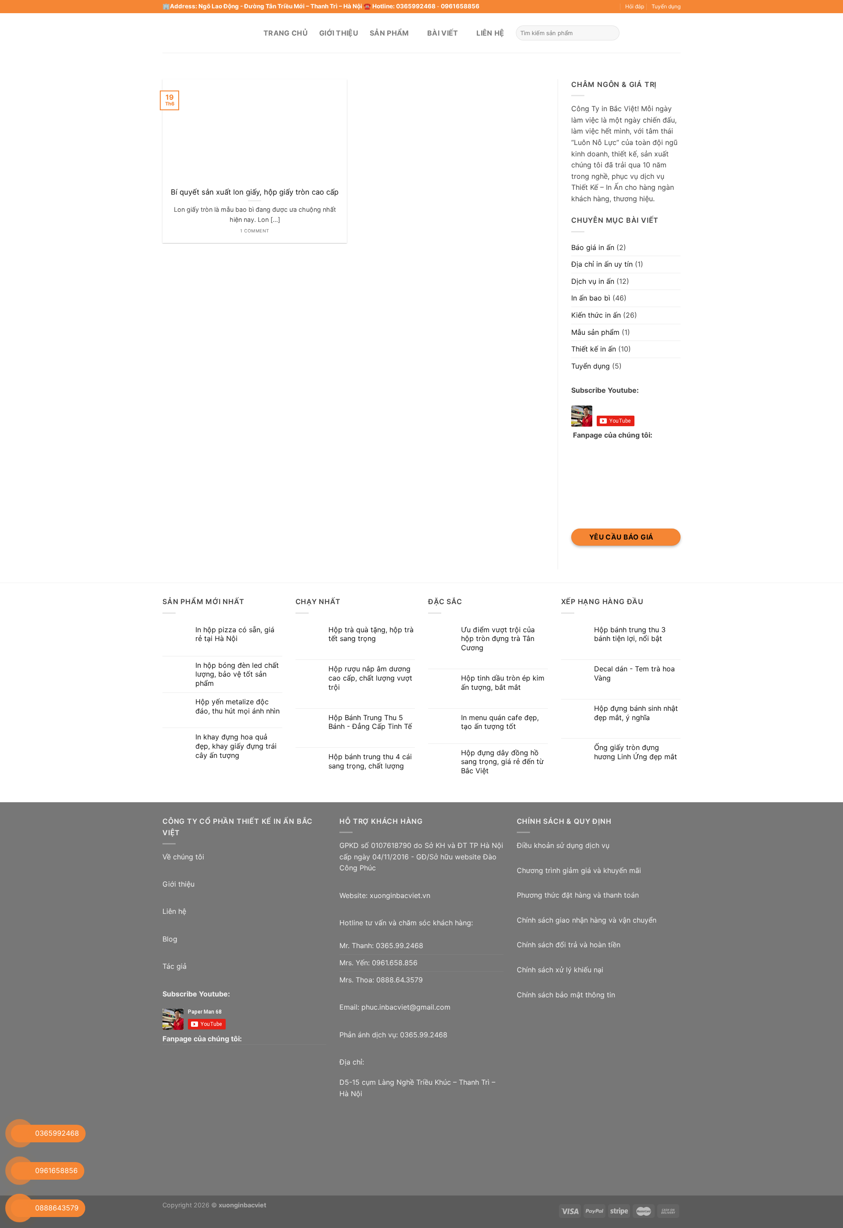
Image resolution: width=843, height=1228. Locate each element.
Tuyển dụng (666, 6)
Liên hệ (490, 33)
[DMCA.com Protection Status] (582, 1046)
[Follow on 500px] (605, 7)
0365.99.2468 (399, 945)
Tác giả (174, 966)
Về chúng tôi (183, 856)
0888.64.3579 (399, 979)
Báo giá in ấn (592, 247)
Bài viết (442, 33)
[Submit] (611, 32)
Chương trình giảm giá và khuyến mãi (579, 870)
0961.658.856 (395, 962)
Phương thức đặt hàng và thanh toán (578, 895)
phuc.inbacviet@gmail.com (405, 1007)
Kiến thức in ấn (596, 315)
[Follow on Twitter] (546, 7)
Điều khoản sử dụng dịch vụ (563, 845)
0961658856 (460, 6)
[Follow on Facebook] (529, 7)
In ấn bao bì (590, 297)
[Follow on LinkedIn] (580, 7)
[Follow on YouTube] (588, 7)
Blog (169, 939)
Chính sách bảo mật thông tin (566, 994)
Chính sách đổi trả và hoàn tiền (568, 944)
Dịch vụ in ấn (592, 281)
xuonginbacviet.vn (400, 895)
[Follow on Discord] (613, 7)
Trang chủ (285, 33)
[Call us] (563, 7)
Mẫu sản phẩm (595, 332)
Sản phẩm (389, 33)
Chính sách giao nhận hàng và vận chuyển (586, 920)
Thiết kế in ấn (593, 348)
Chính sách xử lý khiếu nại (560, 969)
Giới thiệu (338, 33)
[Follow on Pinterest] (571, 7)
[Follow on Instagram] (537, 7)
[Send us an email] (555, 7)
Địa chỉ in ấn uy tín (602, 264)
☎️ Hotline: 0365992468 (400, 6)
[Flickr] (596, 7)
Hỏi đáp (634, 6)
